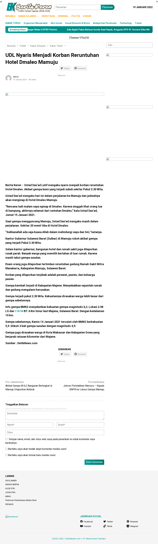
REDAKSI (9, 504)
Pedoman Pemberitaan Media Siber (21, 500)
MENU (8, 496)
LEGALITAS (10, 492)
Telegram (134, 526)
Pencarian (107, 7)
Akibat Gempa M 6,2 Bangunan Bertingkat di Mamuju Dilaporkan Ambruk (28, 386)
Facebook (88, 521)
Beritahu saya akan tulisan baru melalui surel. (32, 455)
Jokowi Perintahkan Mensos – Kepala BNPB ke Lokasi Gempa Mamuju (83, 386)
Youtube (87, 526)
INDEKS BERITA (12, 484)
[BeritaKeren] (29, 7)
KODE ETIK (10, 488)
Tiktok (109, 526)
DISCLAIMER (11, 480)
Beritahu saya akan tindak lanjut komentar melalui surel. (37, 448)
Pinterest (134, 521)
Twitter (110, 521)
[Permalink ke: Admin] (8, 78)
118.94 (19, 311)
